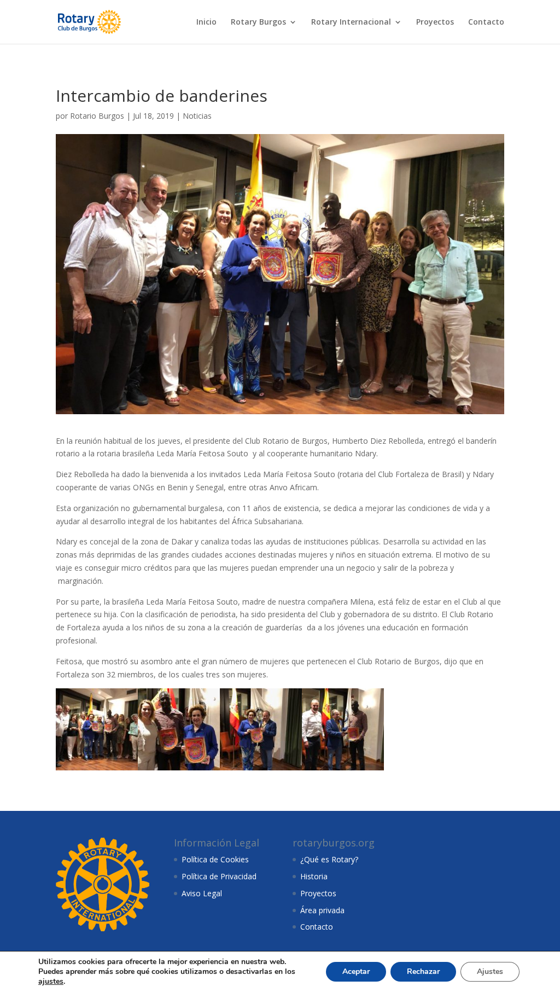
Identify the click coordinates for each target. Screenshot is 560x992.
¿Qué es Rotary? (329, 859)
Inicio (206, 22)
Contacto (486, 22)
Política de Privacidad (219, 876)
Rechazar (423, 971)
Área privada (322, 910)
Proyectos (435, 22)
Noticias (197, 116)
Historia (314, 876)
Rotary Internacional (351, 22)
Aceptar (356, 971)
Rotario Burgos (97, 116)
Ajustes (490, 971)
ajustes (50, 982)
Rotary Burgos (258, 22)
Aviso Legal (202, 893)
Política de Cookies (215, 859)
